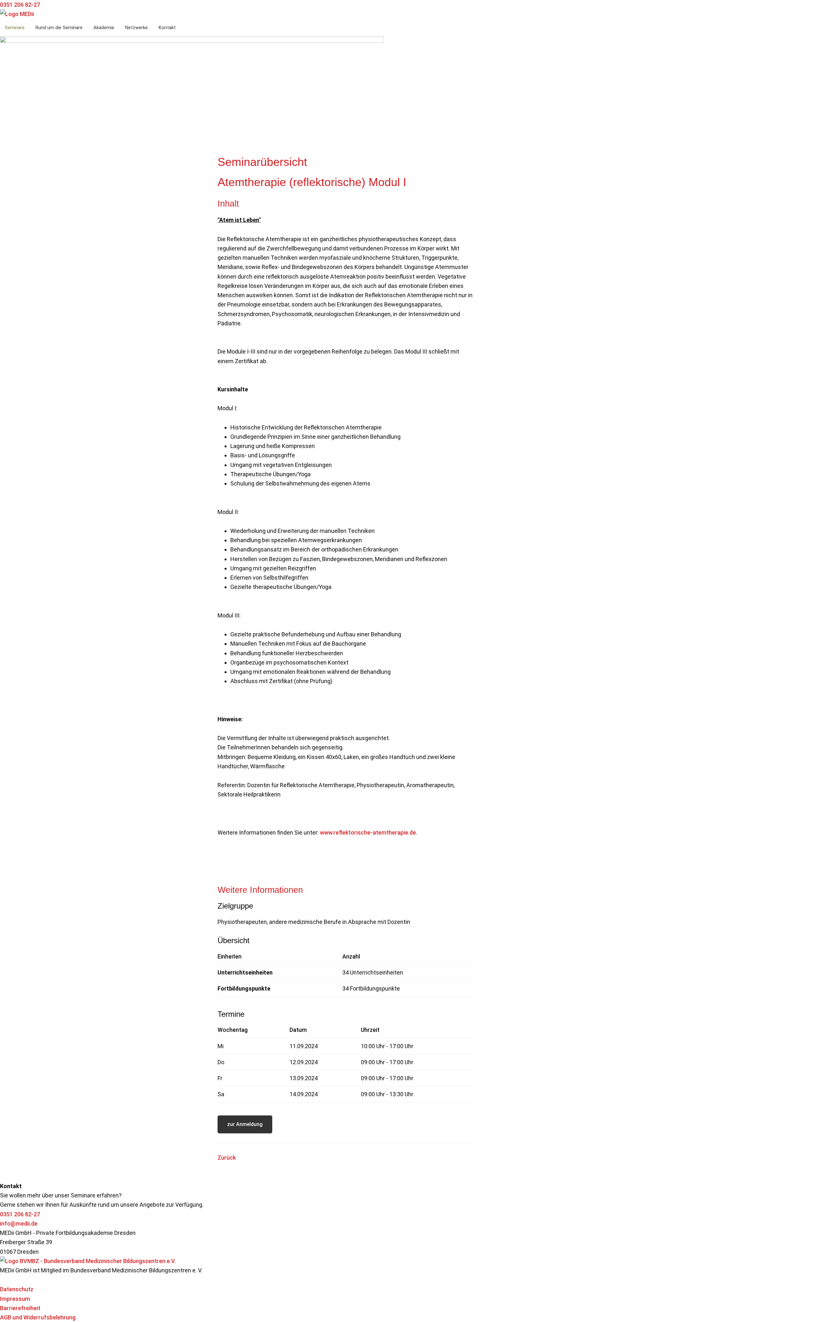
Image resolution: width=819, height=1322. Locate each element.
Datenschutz (16, 1289)
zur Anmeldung (245, 1124)
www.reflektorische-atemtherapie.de (368, 832)
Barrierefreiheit (20, 1308)
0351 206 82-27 (20, 1214)
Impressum (15, 1298)
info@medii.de (18, 1223)
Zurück (227, 1157)
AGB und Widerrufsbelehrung (38, 1317)
